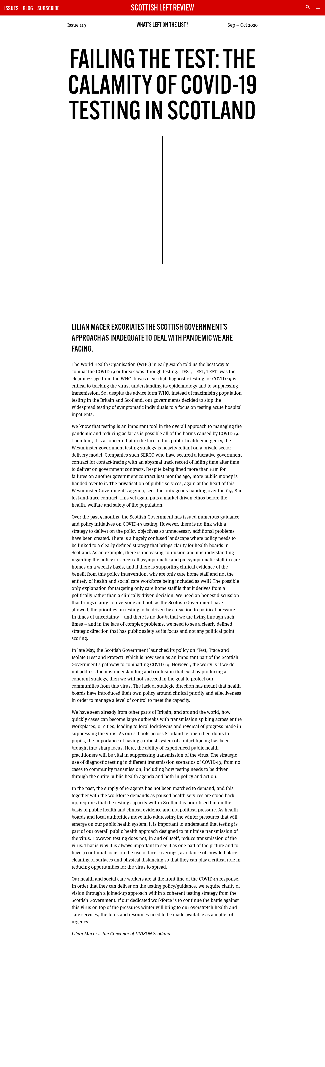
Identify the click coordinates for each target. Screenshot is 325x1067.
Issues (11, 9)
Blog (28, 9)
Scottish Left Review (162, 8)
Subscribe (48, 9)
